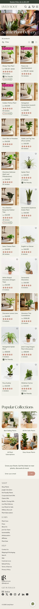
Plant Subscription (7, 513)
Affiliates (4, 538)
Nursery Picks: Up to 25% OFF (19, 2)
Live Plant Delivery (7, 504)
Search (4, 555)
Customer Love (6, 561)
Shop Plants (5, 487)
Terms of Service (7, 567)
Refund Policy (6, 564)
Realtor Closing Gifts (8, 501)
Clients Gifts (5, 498)
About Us (4, 527)
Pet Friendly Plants (7, 492)
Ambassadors (6, 535)
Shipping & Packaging (8, 552)
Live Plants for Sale (7, 507)
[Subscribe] (31, 474)
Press (3, 524)
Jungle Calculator (7, 490)
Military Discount (7, 510)
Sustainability (6, 532)
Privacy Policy (6, 569)
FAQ (3, 558)
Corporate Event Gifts (8, 495)
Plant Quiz (5, 541)
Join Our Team (6, 530)
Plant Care (5, 521)
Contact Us (5, 549)
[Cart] (33, 7)
